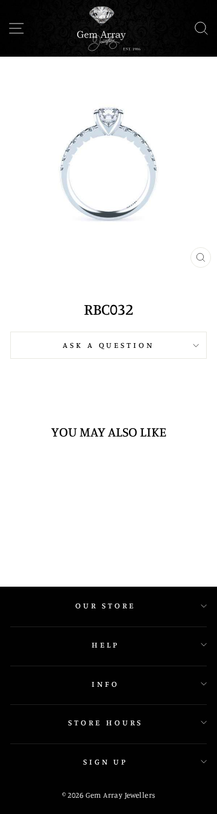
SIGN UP (105, 761)
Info (105, 684)
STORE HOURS (105, 722)
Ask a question (109, 345)
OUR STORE (105, 605)
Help (105, 644)
